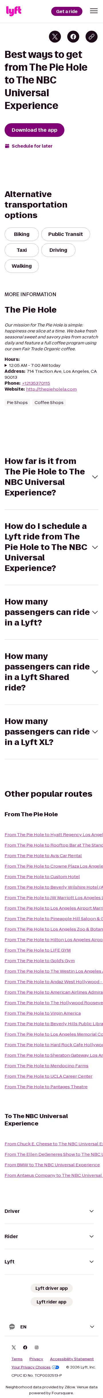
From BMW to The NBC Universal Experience (52, 1165)
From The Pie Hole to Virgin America (43, 1013)
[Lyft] (14, 11)
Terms (17, 1359)
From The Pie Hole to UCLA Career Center (48, 1076)
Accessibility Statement (72, 1359)
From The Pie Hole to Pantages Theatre (46, 1087)
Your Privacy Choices (31, 1367)
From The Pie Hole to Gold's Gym (40, 961)
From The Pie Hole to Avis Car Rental (43, 856)
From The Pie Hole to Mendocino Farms (46, 1066)
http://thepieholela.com (51, 389)
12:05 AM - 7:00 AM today (35, 365)
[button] (93, 10)
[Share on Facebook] (73, 36)
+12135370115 (36, 383)
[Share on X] (55, 36)
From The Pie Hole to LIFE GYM (38, 950)
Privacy (36, 1359)
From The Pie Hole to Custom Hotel (42, 877)
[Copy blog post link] (91, 36)
